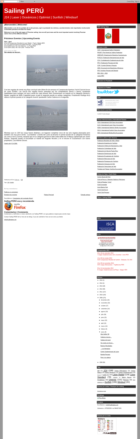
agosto (103, 311)
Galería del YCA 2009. (10, 143)
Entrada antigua (85, 194)
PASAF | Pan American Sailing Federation (109, 52)
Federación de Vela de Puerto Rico (107, 151)
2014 (101, 283)
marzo (103, 326)
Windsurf (121, 382)
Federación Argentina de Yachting (107, 143)
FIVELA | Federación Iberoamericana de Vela (110, 57)
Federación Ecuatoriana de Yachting (108, 156)
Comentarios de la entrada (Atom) (23, 198)
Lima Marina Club (102, 187)
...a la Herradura (105, 348)
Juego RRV (100, 76)
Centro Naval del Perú (103, 177)
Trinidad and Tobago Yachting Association (109, 169)
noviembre (104, 303)
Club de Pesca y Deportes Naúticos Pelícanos (111, 179)
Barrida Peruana (105, 354)
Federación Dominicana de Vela (106, 153)
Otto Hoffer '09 (105, 334)
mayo (103, 320)
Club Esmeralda (102, 184)
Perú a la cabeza (106, 357)
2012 (101, 289)
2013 (101, 286)
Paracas (126, 380)
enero (103, 332)
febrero (103, 329)
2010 (101, 295)
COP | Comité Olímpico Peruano (107, 65)
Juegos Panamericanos (126, 372)
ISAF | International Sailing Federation (108, 50)
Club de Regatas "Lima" (104, 182)
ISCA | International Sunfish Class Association (111, 130)
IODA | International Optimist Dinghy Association (111, 127)
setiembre (104, 308)
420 (98, 371)
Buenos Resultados (106, 346)
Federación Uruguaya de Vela (106, 164)
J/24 (8, 182)
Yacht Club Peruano (103, 192)
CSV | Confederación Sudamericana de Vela (110, 60)
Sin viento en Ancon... (107, 343)
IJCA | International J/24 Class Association (110, 122)
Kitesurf (99, 375)
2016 (101, 280)
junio (102, 317)
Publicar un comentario (11, 192)
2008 (101, 362)
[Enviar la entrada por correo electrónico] (21, 179)
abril (102, 323)
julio (102, 314)
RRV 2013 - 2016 (102, 73)
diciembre (104, 300)
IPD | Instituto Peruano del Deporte (107, 70)
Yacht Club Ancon (102, 190)
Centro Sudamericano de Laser (110, 351)
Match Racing (126, 377)
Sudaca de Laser (106, 340)
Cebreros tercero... (106, 337)
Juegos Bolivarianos (120, 371)
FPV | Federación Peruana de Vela (107, 63)
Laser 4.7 (106, 375)
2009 (101, 297)
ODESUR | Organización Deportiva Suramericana (112, 55)
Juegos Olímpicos (110, 372)
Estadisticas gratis (101, 391)
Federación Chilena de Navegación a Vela (109, 146)
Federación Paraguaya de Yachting (107, 161)
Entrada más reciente (10, 194)
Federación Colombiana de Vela (106, 148)
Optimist (112, 379)
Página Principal (49, 194)
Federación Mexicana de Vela (106, 158)
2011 (101, 292)
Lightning (115, 377)
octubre (103, 305)
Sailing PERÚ (24, 10)
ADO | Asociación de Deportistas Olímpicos (110, 68)
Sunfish (12, 182)
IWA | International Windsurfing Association (110, 133)
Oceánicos (101, 380)
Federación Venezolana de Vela (106, 166)
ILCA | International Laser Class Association (110, 125)
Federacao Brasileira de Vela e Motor (108, 140)
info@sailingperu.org (10, 219)
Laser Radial (118, 374)
